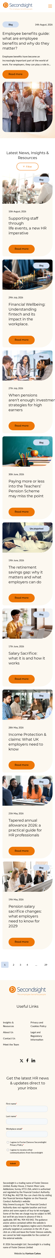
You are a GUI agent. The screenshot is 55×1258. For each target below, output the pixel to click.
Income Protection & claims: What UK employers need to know (27, 741)
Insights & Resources (8, 1024)
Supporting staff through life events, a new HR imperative (27, 225)
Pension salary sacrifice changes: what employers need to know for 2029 (25, 916)
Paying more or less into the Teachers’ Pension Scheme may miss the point (26, 488)
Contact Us (9, 1038)
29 (45, 964)
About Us (8, 1032)
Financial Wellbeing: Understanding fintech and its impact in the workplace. (27, 314)
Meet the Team (11, 1044)
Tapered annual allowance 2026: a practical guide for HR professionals (25, 827)
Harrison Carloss (33, 1253)
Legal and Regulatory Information (37, 1035)
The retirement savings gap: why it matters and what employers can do (26, 574)
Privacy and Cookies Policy (38, 1024)
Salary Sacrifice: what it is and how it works (27, 658)
